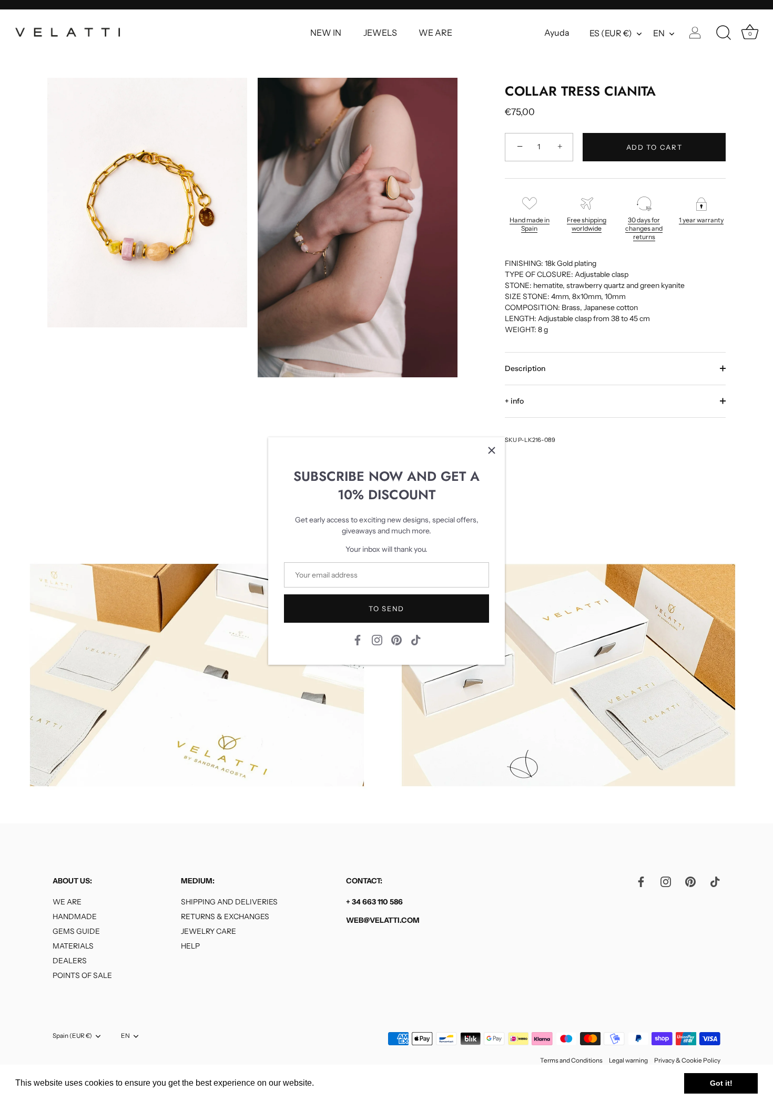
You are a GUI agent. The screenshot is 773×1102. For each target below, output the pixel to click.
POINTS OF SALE (82, 975)
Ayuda (556, 32)
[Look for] (723, 33)
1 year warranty (701, 220)
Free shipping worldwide (586, 224)
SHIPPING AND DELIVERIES (229, 902)
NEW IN (325, 32)
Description (525, 368)
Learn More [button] (339, 1082)
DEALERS (70, 960)
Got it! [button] (721, 1083)
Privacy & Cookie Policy (687, 1060)
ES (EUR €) (610, 33)
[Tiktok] (416, 639)
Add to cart (654, 147)
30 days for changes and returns (644, 228)
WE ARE (435, 32)
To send (386, 608)
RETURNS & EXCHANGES (225, 916)
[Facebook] (357, 639)
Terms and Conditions (571, 1060)
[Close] (491, 450)
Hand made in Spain (530, 224)
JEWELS (380, 32)
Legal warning (628, 1060)
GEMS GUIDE (76, 931)
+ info (514, 401)
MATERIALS (73, 946)
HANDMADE (75, 916)
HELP (190, 946)
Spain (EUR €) (72, 1035)
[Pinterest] (396, 639)
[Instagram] (377, 639)
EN (659, 33)
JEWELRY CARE (208, 931)
